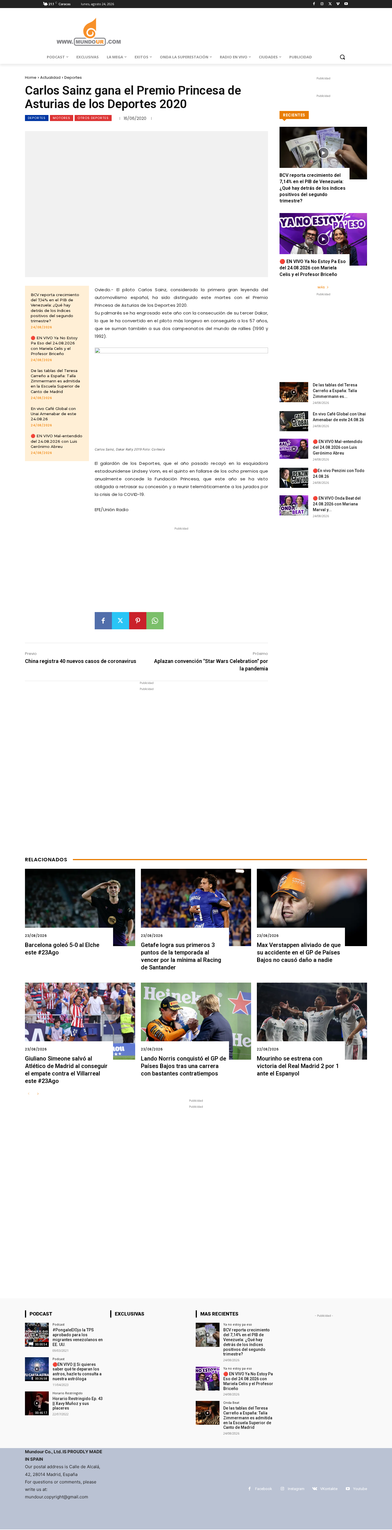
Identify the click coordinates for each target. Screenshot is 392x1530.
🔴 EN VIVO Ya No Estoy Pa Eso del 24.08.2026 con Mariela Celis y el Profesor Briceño (313, 268)
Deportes (73, 77)
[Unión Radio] (89, 31)
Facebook (263, 1489)
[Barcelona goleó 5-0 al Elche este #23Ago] (80, 907)
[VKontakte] (315, 1489)
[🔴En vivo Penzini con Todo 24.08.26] (294, 478)
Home (30, 77)
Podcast (59, 1324)
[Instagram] (322, 4)
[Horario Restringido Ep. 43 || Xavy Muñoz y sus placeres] (37, 1403)
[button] (342, 57)
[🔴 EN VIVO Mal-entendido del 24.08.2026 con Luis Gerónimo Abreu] (294, 449)
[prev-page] (28, 1094)
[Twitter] (330, 4)
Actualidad (50, 77)
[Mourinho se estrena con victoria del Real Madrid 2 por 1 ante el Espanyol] (312, 1021)
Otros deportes (93, 118)
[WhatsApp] (155, 620)
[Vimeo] (338, 4)
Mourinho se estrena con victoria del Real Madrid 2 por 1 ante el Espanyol (298, 1066)
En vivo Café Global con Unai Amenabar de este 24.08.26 (53, 413)
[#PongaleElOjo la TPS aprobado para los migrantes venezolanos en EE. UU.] (37, 1335)
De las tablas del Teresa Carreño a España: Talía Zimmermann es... (335, 391)
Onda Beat (231, 1402)
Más (321, 287)
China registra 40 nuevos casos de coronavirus (80, 661)
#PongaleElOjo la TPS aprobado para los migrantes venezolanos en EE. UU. (78, 1337)
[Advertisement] (181, 572)
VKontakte (328, 1489)
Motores (61, 118)
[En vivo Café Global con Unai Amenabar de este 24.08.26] (294, 421)
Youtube (360, 1489)
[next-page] (37, 1094)
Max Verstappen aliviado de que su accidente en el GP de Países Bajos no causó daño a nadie (299, 952)
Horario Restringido (68, 1393)
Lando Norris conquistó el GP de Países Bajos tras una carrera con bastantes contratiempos (183, 1066)
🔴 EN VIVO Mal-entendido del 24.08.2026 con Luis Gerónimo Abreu (56, 441)
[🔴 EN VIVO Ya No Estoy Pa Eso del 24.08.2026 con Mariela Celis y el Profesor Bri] (323, 239)
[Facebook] (314, 4)
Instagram (296, 1489)
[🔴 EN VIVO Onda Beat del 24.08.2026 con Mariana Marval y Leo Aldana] (294, 505)
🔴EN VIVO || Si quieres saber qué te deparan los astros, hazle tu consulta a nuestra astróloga (77, 1371)
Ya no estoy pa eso (237, 1324)
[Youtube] (346, 4)
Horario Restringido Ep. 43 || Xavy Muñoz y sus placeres (78, 1403)
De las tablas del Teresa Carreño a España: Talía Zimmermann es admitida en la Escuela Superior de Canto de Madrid (55, 381)
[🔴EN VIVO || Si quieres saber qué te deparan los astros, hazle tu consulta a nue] (37, 1369)
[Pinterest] (137, 620)
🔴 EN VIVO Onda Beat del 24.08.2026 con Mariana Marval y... (337, 504)
